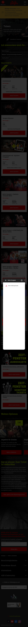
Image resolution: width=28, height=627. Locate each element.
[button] (24, 277)
